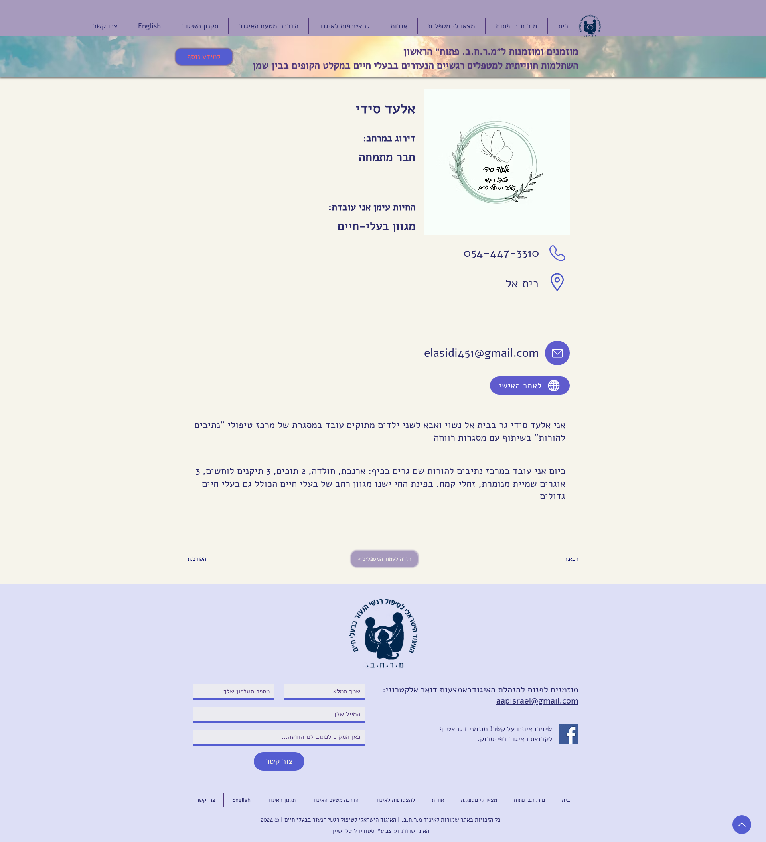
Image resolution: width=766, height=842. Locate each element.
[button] (214, 559)
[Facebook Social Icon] (568, 734)
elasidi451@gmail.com (481, 353)
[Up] (741, 824)
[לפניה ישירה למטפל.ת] (557, 353)
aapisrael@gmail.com (537, 701)
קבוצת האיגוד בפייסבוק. (513, 739)
